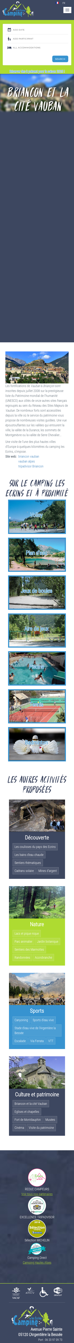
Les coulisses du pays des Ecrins (35, 847)
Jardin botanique (47, 941)
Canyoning (21, 1020)
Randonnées (22, 957)
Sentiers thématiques (28, 863)
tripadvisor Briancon (30, 466)
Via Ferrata (37, 1041)
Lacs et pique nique (27, 933)
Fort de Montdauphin (28, 1120)
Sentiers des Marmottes (29, 949)
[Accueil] (18, 9)
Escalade (20, 1041)
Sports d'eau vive (43, 1020)
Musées (50, 1120)
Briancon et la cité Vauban (31, 1104)
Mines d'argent (47, 871)
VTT (50, 1041)
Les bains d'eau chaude (29, 855)
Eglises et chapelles (27, 1112)
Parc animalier (23, 941)
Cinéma (19, 1128)
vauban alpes (26, 461)
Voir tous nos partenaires (37, 1194)
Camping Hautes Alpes (37, 1262)
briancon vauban (28, 456)
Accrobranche (43, 957)
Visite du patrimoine (41, 1128)
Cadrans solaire (24, 871)
